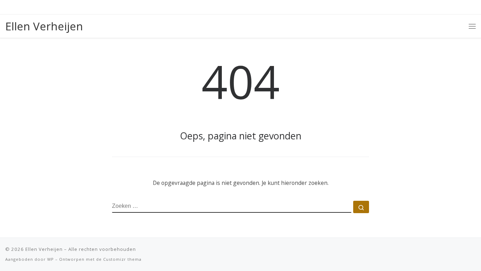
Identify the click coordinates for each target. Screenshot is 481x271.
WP (50, 259)
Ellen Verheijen (44, 249)
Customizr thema (122, 259)
